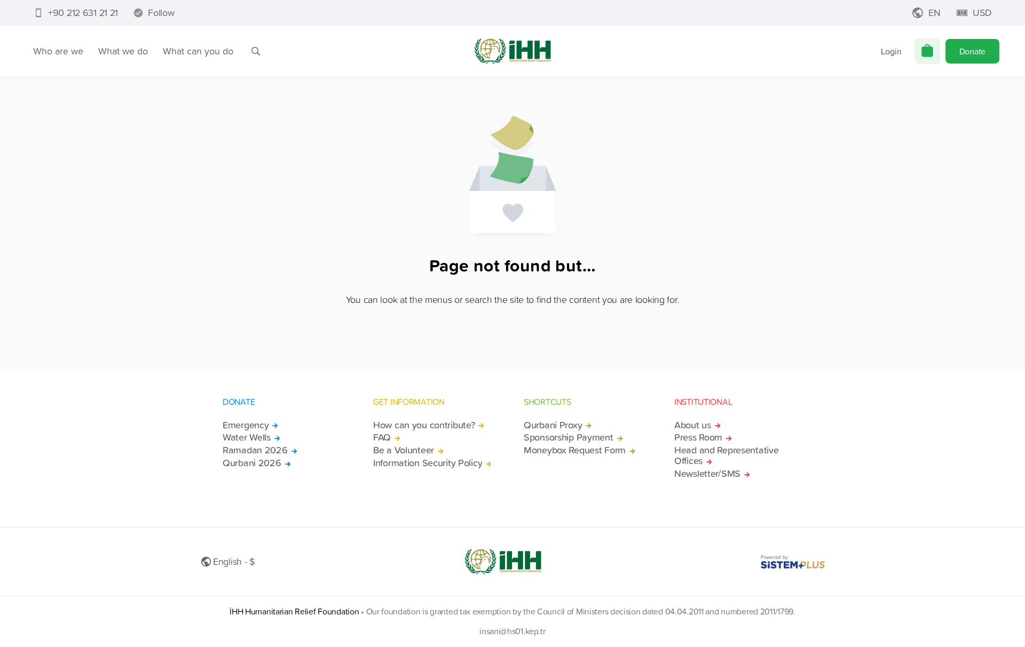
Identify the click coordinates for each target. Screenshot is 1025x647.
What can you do (198, 51)
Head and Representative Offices (726, 455)
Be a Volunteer (403, 450)
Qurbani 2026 (252, 463)
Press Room (698, 437)
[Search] (256, 51)
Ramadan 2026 (255, 450)
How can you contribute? (424, 425)
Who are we (58, 51)
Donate (972, 51)
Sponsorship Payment (568, 437)
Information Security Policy (427, 463)
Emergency (246, 425)
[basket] (927, 51)
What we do (123, 51)
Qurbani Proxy (553, 425)
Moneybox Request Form (575, 450)
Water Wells (247, 437)
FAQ (382, 437)
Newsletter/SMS (707, 473)
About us (692, 425)
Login (891, 51)
